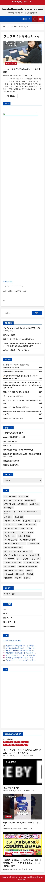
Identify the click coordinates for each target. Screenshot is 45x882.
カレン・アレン (8, 742)
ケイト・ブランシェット (21, 742)
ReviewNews (36, 877)
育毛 (30, 574)
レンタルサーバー (31, 563)
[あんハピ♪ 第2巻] (22, 772)
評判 (27, 578)
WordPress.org (9, 626)
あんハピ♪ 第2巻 (9, 335)
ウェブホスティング (31, 521)
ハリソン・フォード (22, 745)
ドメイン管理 (10, 540)
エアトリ (9, 525)
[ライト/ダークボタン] (24, 19)
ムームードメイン (11, 63)
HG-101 (8, 508)
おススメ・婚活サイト (10, 441)
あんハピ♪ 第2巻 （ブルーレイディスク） (17, 350)
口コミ (19, 570)
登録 (4, 609)
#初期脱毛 (30, 500)
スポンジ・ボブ (10, 532)
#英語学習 (9, 504)
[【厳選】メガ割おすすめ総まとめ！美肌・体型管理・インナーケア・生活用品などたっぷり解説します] (22, 844)
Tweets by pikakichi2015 (12, 641)
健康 (8, 570)
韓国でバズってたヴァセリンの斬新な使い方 (18, 339)
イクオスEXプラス (12, 521)
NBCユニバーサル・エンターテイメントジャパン (20, 512)
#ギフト (23, 496)
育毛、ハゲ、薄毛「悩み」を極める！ (16, 407)
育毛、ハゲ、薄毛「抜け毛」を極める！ (17, 392)
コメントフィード (9, 622)
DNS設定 (34, 504)
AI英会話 (22, 504)
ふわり (8, 517)
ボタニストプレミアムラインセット (18, 551)
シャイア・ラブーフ (9, 745)
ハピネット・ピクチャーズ (14, 544)
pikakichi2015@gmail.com (13, 75)
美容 (20, 574)
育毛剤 (8, 578)
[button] (3, 19)
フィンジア (33, 544)
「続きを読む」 (11, 96)
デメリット (9, 536)
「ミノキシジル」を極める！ (13, 396)
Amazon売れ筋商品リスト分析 (14, 437)
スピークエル (25, 528)
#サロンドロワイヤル (13, 500)
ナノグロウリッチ (27, 540)
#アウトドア (10, 496)
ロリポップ (9, 566)
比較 (29, 570)
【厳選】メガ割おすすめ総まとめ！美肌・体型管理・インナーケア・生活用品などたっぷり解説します (22, 863)
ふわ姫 (19, 517)
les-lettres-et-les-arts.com (22, 9)
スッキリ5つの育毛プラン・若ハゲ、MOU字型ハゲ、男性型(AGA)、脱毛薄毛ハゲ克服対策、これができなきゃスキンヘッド (22, 385)
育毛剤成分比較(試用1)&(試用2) (14, 371)
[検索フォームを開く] (29, 19)
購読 (40, 19)
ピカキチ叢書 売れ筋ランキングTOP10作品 (18, 450)
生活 (8, 574)
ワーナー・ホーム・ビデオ (27, 566)
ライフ (9, 559)
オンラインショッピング (26, 525)
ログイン (6, 613)
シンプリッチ (10, 528)
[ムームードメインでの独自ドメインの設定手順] (22, 53)
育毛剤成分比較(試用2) (11, 465)
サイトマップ (7, 445)
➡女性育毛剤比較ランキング (13, 433)
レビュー (35, 559)
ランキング (22, 559)
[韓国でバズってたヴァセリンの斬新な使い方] (22, 806)
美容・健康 (8, 817)
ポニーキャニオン (12, 555)
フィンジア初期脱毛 (13, 547)
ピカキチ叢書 (7, 282)
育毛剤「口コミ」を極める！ (13, 418)
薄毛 (18, 578)
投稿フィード (7, 618)
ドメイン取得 (24, 536)
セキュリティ (26, 532)
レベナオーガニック (12, 563)
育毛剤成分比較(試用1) (11, 367)
